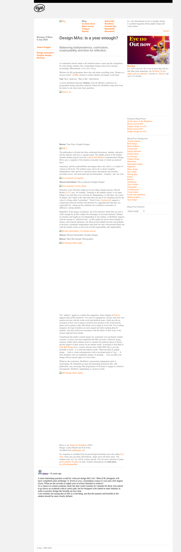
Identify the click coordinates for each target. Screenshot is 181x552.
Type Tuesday (132, 184)
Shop (159, 73)
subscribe (143, 73)
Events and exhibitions (136, 194)
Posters (130, 176)
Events (85, 31)
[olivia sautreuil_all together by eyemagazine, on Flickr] (91, 178)
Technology (132, 181)
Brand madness (133, 146)
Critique (86, 29)
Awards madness (133, 141)
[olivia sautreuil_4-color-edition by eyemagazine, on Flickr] (91, 186)
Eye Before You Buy (70, 461)
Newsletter (110, 29)
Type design (132, 199)
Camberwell (106, 200)
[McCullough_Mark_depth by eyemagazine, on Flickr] (91, 277)
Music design (132, 169)
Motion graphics (133, 197)
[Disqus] (80, 504)
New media (131, 171)
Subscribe (109, 21)
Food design (132, 156)
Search (166, 30)
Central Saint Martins (95, 157)
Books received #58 (135, 123)
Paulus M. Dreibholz (78, 445)
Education (110, 31)
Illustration (131, 161)
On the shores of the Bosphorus (139, 121)
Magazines (131, 166)
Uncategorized (133, 189)
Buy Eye (131, 66)
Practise (117, 315)
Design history (133, 153)
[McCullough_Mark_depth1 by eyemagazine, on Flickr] (91, 407)
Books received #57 (135, 128)
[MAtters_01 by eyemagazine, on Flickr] (91, 116)
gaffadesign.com (78, 450)
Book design (132, 143)
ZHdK (75, 74)
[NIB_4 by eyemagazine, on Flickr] (91, 148)
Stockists (109, 24)
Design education (45, 53)
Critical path (132, 148)
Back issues (88, 26)
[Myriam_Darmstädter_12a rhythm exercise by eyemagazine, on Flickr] (91, 231)
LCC (68, 192)
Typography (132, 187)
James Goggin (44, 47)
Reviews (41, 58)
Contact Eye (110, 26)
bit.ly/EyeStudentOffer (68, 464)
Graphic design (44, 55)
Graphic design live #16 (136, 131)
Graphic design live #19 (136, 126)
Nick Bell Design (66, 347)
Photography (132, 174)
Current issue (88, 24)
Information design (134, 164)
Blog (84, 21)
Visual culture (132, 192)
